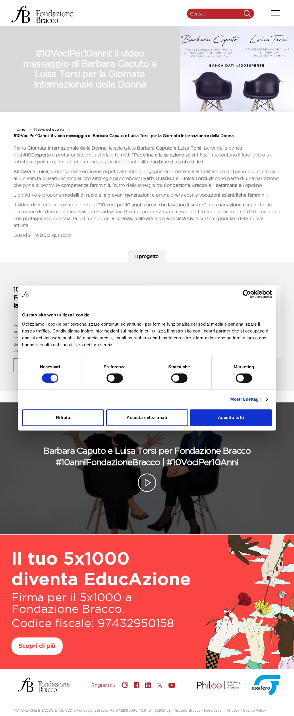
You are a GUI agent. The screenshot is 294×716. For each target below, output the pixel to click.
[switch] (115, 378)
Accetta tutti (231, 417)
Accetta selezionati (147, 417)
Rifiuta (63, 417)
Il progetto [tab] (146, 256)
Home (19, 129)
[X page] (159, 685)
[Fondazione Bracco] (42, 14)
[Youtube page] (171, 685)
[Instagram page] (125, 685)
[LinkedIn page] (148, 685)
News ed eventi (49, 129)
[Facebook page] (136, 685)
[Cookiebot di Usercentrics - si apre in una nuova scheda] (247, 294)
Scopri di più (37, 646)
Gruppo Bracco (188, 710)
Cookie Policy (254, 710)
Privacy (233, 710)
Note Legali (213, 710)
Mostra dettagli (245, 399)
